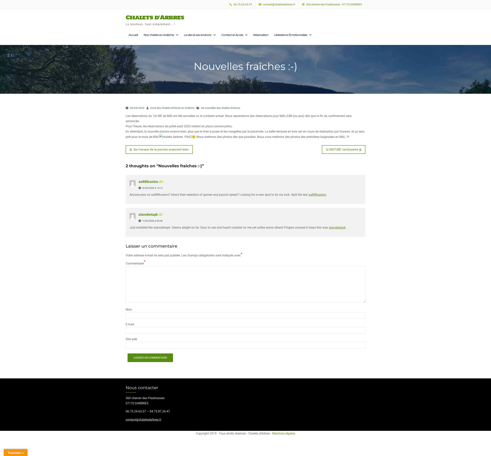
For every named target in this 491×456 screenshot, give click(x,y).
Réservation (260, 35)
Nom (129, 309)
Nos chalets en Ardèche (159, 35)
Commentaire (135, 263)
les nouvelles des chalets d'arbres (220, 107)
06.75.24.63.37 (243, 4)
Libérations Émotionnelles (290, 35)
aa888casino (148, 182)
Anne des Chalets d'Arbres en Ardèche (172, 107)
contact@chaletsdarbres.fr (279, 4)
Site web (131, 339)
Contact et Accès (232, 35)
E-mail (130, 324)
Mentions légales (283, 433)
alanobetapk (148, 214)
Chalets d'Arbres (155, 17)
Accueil (133, 35)
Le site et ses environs (197, 35)
